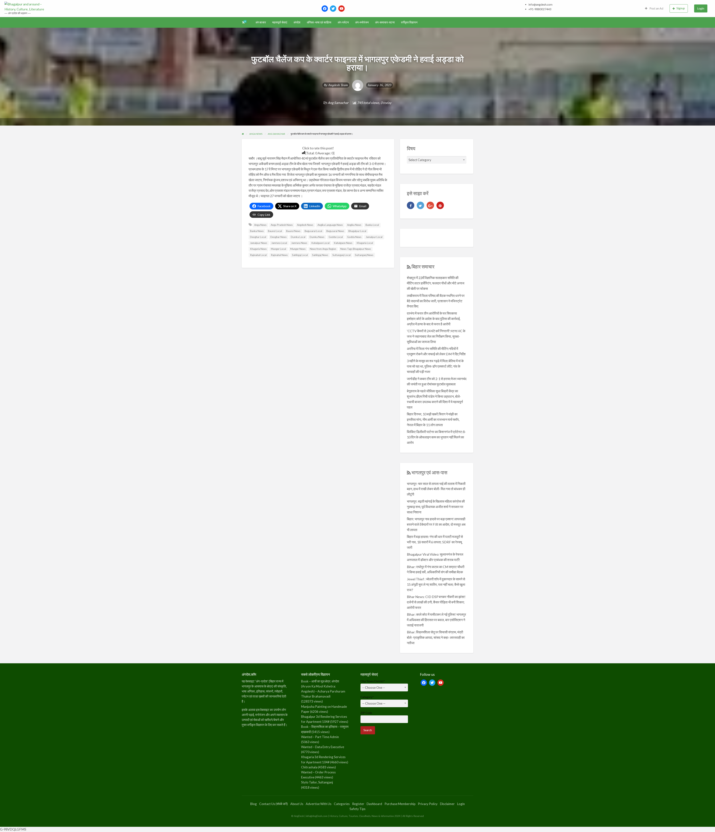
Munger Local (278, 248)
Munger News (298, 248)
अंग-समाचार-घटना (385, 22)
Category (367, 697)
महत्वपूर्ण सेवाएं (279, 22)
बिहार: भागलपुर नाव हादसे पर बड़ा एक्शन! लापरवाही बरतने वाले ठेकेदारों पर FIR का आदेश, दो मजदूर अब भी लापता (436, 524)
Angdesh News (305, 224)
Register (358, 804)
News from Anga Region (323, 248)
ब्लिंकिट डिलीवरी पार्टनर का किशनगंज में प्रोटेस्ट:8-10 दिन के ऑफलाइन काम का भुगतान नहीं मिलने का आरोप (436, 437)
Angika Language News (330, 224)
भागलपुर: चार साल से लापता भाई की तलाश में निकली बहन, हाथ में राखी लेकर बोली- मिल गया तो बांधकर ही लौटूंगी (436, 489)
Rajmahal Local (258, 255)
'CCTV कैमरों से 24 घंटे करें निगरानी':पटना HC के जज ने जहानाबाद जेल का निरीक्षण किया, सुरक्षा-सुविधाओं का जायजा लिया (436, 336)
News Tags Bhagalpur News (355, 248)
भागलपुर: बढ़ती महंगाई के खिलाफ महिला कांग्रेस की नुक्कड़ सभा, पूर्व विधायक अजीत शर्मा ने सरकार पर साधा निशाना (436, 506)
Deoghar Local (258, 236)
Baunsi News (293, 231)
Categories (342, 804)
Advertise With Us (318, 804)
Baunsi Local (275, 231)
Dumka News (317, 236)
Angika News (354, 224)
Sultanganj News (364, 255)
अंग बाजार (260, 22)
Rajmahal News (279, 255)
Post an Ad (656, 8)
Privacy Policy (428, 804)
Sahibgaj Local (300, 255)
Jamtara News (299, 242)
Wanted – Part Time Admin (320, 737)
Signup (680, 8)
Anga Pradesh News (282, 224)
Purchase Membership (399, 804)
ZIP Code (366, 712)
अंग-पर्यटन (343, 22)
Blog (253, 804)
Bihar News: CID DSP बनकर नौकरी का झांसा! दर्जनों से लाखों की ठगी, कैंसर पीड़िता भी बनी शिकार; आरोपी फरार (436, 602)
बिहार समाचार (422, 266)
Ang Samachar (338, 103)
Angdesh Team (338, 85)
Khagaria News (258, 248)
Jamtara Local (279, 242)
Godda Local (336, 236)
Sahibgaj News (320, 255)
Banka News (257, 231)
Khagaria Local (365, 242)
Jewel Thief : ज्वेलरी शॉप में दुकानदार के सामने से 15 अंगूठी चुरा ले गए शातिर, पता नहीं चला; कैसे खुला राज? (436, 584)
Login (700, 8)
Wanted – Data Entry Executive (322, 747)
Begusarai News (335, 231)
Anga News (260, 224)
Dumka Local (298, 236)
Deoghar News (278, 236)
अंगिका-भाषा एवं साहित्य (319, 22)
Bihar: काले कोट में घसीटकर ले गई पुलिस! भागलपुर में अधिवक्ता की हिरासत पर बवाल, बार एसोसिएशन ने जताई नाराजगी (436, 619)
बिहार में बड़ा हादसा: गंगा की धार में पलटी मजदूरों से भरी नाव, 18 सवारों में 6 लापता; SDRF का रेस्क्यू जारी (435, 542)
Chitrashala (309, 767)
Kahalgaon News (343, 242)
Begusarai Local (313, 231)
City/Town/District (372, 681)
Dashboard (374, 804)
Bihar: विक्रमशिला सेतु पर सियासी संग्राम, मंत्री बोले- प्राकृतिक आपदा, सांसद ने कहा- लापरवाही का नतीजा (436, 637)
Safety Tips (357, 809)
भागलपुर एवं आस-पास (429, 472)
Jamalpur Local (374, 236)
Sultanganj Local (341, 255)
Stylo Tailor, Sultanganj (317, 782)
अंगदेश (296, 22)
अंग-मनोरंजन (362, 22)
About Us (296, 804)
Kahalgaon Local (320, 242)
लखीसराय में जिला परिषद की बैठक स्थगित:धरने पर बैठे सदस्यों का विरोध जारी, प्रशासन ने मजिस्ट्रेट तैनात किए (436, 301)
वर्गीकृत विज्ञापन (409, 22)
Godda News (354, 236)
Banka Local (372, 224)
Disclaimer (447, 804)
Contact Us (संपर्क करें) (273, 804)
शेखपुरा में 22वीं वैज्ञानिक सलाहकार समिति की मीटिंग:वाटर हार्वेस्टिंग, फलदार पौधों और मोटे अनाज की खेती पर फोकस (435, 283)
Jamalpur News (258, 242)
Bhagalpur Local (357, 231)
